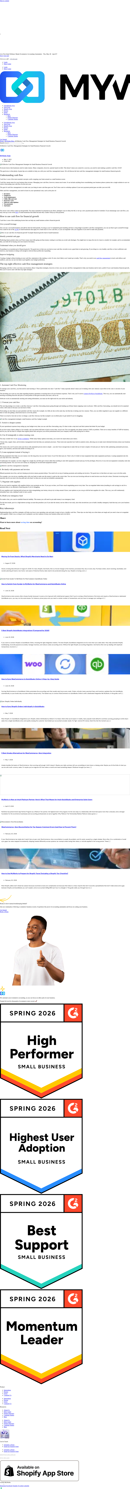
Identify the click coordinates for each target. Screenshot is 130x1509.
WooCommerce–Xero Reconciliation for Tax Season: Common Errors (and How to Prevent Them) (38, 827)
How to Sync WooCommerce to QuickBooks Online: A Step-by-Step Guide (30, 679)
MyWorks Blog (10, 141)
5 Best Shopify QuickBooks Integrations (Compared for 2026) (25, 630)
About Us (7, 1410)
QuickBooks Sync (9, 105)
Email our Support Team (11, 1446)
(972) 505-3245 (13, 59)
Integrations (7, 1390)
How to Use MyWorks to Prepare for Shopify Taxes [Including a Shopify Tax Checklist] (34, 873)
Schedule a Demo (9, 1445)
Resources (7, 114)
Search (2, 143)
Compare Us (7, 1395)
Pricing (6, 111)
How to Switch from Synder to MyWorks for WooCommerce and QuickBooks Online (33, 584)
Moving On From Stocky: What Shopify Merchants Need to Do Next (27, 556)
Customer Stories (13, 119)
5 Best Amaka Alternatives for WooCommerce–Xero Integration (26, 753)
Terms (1, 1484)
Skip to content (4, 1)
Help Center (7, 64)
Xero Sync (7, 107)
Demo (6, 112)
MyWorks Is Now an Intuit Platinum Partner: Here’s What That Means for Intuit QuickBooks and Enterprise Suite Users (46, 799)
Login (5, 62)
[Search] (23, 143)
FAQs (5, 1393)
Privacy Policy (8, 1484)
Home (2, 141)
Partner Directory (13, 117)
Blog (9, 116)
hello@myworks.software (8, 1454)
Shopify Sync (8, 109)
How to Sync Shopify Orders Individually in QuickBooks (22, 706)
